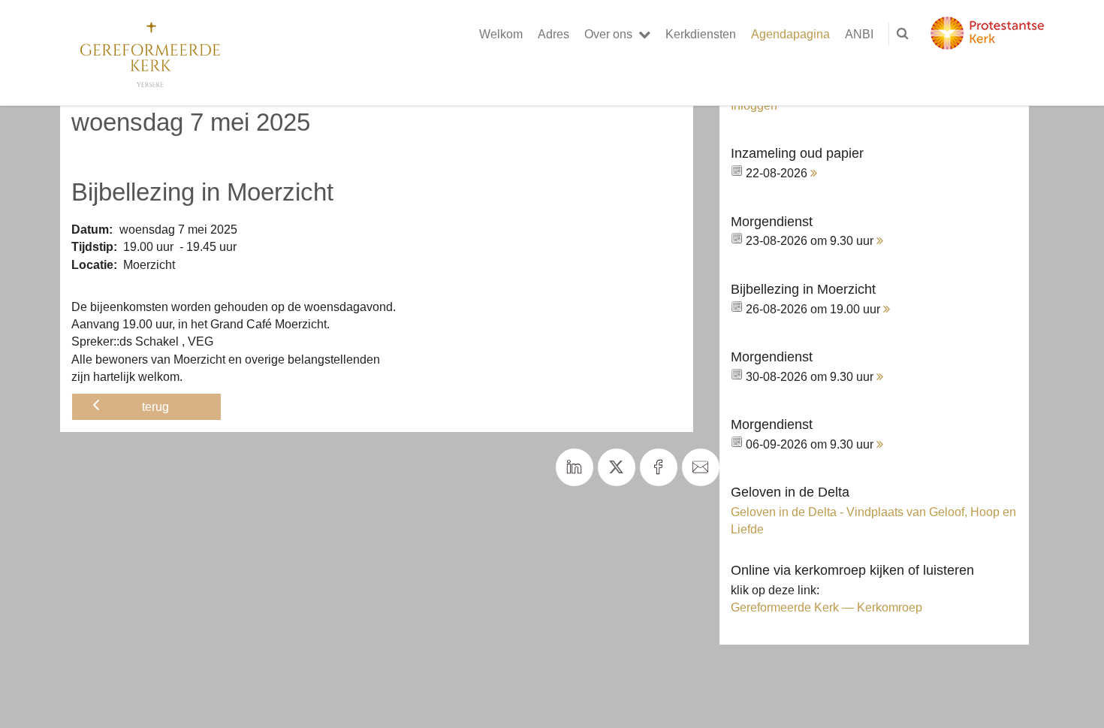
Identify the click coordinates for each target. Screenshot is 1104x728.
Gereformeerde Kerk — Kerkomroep (826, 607)
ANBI (859, 34)
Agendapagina (790, 34)
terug (155, 406)
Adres (553, 34)
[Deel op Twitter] (616, 467)
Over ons (608, 34)
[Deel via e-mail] (700, 467)
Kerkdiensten (700, 34)
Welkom (501, 34)
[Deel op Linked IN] (574, 467)
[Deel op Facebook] (658, 467)
